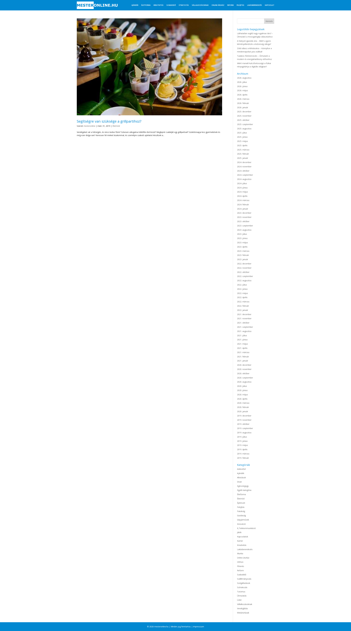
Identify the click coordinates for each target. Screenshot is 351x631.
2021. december (244, 314)
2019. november (244, 420)
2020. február (243, 407)
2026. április (242, 94)
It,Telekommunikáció (246, 528)
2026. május (242, 90)
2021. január (242, 360)
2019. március (243, 453)
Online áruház (218, 5)
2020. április (242, 398)
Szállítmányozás (244, 579)
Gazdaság (241, 515)
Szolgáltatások (243, 583)
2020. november (244, 369)
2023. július (242, 234)
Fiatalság (241, 511)
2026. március (243, 99)
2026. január (242, 107)
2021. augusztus (244, 331)
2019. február (243, 458)
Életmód (116, 126)
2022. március (243, 301)
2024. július (242, 183)
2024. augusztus (244, 179)
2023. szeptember (245, 225)
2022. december (244, 263)
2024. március (243, 200)
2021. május (242, 344)
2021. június (242, 339)
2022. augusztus (244, 280)
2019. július (242, 436)
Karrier (240, 541)
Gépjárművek (243, 519)
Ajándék (134, 5)
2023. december (244, 213)
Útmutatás (184, 5)
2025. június (242, 137)
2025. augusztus (244, 128)
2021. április (242, 348)
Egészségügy (243, 486)
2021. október (243, 322)
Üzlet (239, 600)
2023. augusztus (244, 230)
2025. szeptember (245, 124)
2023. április (242, 246)
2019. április (242, 449)
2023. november (244, 217)
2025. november (244, 115)
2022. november (244, 268)
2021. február (243, 356)
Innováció (241, 524)
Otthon (240, 562)
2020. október (243, 373)
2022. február (243, 306)
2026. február (243, 103)
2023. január (242, 259)
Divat (239, 481)
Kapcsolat (269, 5)
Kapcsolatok (242, 536)
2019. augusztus (244, 432)
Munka (240, 553)
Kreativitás (158, 5)
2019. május (242, 445)
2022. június (242, 289)
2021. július (242, 335)
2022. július (242, 284)
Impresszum (198, 626)
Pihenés (240, 566)
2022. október (243, 272)
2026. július (242, 82)
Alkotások (241, 477)
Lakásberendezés (254, 5)
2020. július (242, 386)
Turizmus (241, 591)
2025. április (242, 145)
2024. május (242, 191)
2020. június (242, 390)
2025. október (243, 120)
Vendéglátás (242, 608)
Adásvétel (241, 469)
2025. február (243, 153)
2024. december (244, 162)
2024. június (242, 187)
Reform (230, 5)
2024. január (242, 208)
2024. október (243, 170)
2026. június (242, 86)
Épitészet (241, 503)
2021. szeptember (245, 327)
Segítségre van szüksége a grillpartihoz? (109, 121)
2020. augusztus (244, 381)
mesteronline (89, 126)
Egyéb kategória (244, 490)
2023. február (243, 255)
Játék (239, 532)
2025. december (244, 111)
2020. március (243, 403)
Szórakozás (242, 587)
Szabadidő (171, 5)
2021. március (243, 352)
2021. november (244, 318)
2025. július (242, 132)
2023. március (243, 251)
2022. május (242, 293)
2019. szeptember (245, 428)
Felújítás (240, 5)
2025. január (242, 158)
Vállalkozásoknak (200, 5)
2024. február (243, 204)
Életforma (146, 5)
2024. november (244, 166)
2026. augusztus (244, 78)
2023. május (242, 242)
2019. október (243, 424)
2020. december (244, 365)
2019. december (244, 415)
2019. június (242, 441)
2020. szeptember (245, 377)
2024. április (242, 196)
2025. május (242, 141)
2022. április (242, 297)
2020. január (242, 411)
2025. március (243, 149)
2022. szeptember (245, 276)
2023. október (243, 221)
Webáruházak (243, 612)
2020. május (242, 394)
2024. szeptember (245, 175)
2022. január (242, 310)
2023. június (242, 238)
